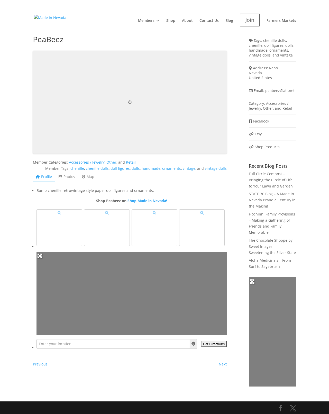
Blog (229, 21)
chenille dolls (97, 168)
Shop (170, 21)
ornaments (171, 168)
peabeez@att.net (280, 90)
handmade (151, 168)
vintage (189, 168)
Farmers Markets (281, 21)
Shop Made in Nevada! (147, 200)
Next (223, 364)
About (187, 21)
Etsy (258, 133)
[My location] (193, 344)
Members (146, 21)
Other (111, 162)
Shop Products (267, 146)
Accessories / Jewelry (87, 162)
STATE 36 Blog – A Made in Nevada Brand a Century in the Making (272, 200)
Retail (131, 162)
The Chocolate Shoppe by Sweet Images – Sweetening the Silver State (272, 246)
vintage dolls (216, 168)
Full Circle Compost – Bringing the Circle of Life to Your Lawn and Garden (271, 180)
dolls (136, 168)
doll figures (120, 168)
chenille (77, 168)
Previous (40, 364)
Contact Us (209, 21)
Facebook (261, 121)
